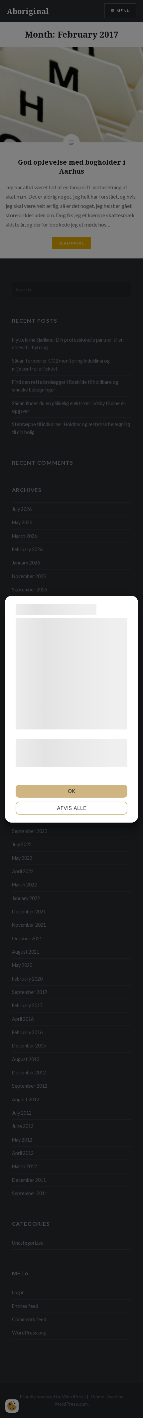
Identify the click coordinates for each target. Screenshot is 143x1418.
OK (71, 791)
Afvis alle (71, 808)
